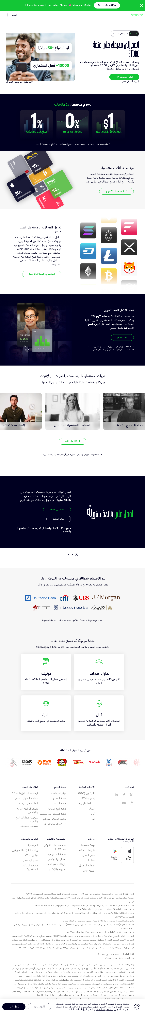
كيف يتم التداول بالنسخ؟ (25, 793)
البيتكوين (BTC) (86, 793)
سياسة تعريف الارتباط (106, 1009)
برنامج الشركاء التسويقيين (24, 850)
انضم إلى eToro (57, 518)
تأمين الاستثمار (30, 860)
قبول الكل (14, 1006)
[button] (76, 554)
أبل (93, 813)
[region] (72, 1007)
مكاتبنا (91, 860)
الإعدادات (39, 1006)
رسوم (20, 82)
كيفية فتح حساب (57, 808)
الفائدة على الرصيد (28, 803)
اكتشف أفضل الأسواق (116, 191)
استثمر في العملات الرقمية (42, 274)
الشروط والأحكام (57, 869)
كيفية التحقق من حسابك (53, 813)
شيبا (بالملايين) (87, 803)
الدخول (13, 15)
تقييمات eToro (87, 850)
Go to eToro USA (107, 5)
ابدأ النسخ (122, 337)
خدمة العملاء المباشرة (54, 818)
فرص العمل (88, 855)
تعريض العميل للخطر (55, 824)
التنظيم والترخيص (57, 859)
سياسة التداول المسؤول (25, 798)
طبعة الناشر (89, 870)
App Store (129, 858)
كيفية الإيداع (59, 798)
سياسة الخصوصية (57, 854)
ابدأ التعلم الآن (72, 441)
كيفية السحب (59, 803)
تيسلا (92, 808)
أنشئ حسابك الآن (124, 77)
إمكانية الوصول (87, 865)
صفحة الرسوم (41, 144)
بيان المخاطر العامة (56, 864)
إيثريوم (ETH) (88, 798)
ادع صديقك (32, 845)
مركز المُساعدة (58, 793)
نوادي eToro (31, 855)
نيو (93, 818)
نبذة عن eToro (87, 845)
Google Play (114, 858)
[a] (131, 795)
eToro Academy (29, 826)
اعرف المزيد (58, 527)
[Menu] (4, 15)
